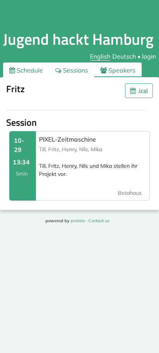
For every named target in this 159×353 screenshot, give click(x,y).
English (100, 56)
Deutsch (124, 56)
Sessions (74, 70)
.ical (142, 90)
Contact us (98, 220)
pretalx (78, 220)
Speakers (121, 70)
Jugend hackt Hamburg (78, 39)
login (149, 56)
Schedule (29, 70)
